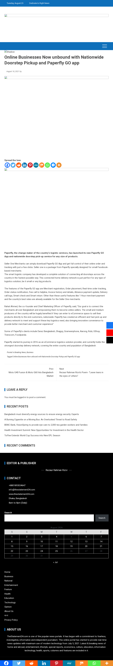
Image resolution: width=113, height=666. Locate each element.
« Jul (55, 562)
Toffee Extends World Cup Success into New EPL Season (32, 435)
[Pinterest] (30, 165)
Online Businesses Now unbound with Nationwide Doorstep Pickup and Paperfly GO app (46, 357)
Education (9, 598)
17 (41, 546)
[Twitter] (13, 165)
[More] (59, 165)
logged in (21, 397)
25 (56, 551)
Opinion (8, 606)
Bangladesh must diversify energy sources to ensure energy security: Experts (41, 414)
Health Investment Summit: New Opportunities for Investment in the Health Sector (44, 430)
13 (86, 541)
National (8, 580)
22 (12, 551)
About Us (8, 611)
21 (101, 546)
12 (71, 541)
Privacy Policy (11, 620)
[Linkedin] (24, 165)
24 (41, 551)
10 (41, 541)
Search (8, 512)
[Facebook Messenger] (53, 165)
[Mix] (41, 165)
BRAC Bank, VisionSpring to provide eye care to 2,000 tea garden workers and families (46, 425)
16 (27, 546)
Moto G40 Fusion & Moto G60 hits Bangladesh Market (31, 372)
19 (71, 546)
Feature (8, 589)
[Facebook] (7, 165)
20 (86, 546)
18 (56, 546)
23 (27, 551)
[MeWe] (36, 165)
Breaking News (20, 352)
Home (7, 572)
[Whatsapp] (47, 165)
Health (7, 593)
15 (12, 546)
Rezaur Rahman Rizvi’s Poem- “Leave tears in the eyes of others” (81, 372)
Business (30, 352)
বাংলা (6, 615)
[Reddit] (18, 165)
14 (101, 541)
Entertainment (11, 585)
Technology (10, 602)
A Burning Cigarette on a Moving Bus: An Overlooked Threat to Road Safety (40, 419)
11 (56, 541)
